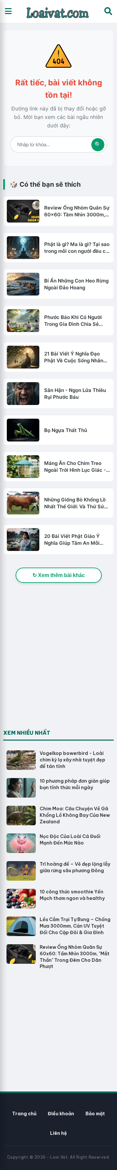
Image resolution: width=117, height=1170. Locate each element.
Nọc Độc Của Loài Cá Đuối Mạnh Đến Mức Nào (70, 839)
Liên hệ (58, 1133)
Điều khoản (61, 1114)
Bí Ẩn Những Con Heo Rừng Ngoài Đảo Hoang (76, 284)
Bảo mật (95, 1114)
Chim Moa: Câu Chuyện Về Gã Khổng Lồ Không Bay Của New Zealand (75, 815)
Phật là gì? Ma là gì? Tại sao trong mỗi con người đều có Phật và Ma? (77, 247)
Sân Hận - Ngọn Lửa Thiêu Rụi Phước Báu (75, 393)
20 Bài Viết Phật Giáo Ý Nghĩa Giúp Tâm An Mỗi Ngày (72, 539)
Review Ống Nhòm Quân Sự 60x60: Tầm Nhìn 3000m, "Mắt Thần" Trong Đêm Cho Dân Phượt (77, 211)
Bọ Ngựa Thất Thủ (65, 430)
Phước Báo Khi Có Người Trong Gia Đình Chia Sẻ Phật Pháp (73, 320)
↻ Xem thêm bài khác (58, 575)
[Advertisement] (58, 667)
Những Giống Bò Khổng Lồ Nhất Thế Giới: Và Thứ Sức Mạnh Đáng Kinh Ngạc (75, 503)
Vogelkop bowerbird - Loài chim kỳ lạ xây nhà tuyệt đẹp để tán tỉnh (72, 759)
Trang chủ (24, 1114)
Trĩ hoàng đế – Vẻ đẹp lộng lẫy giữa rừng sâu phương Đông (75, 867)
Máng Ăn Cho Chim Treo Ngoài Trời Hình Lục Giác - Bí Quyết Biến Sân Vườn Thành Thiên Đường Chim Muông (75, 466)
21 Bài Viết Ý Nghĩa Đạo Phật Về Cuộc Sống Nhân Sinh (73, 357)
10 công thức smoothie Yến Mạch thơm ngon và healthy (72, 895)
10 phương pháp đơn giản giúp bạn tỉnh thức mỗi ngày (75, 784)
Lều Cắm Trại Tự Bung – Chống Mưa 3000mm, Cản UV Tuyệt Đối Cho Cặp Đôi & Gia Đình (75, 926)
